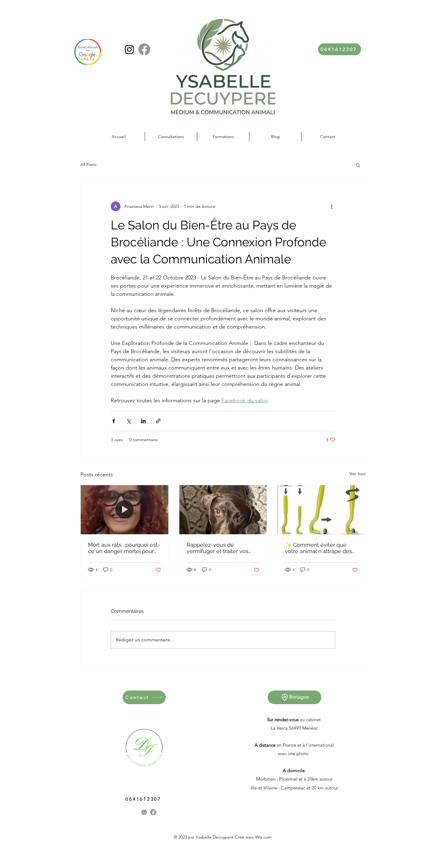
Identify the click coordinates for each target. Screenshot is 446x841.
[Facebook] (144, 49)
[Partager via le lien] (158, 421)
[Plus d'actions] (331, 206)
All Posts (88, 164)
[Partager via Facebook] (114, 421)
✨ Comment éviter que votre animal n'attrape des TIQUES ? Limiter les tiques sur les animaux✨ (319, 548)
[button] (358, 164)
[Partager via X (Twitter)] (128, 421)
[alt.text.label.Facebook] (153, 812)
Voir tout (358, 473)
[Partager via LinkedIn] (143, 421)
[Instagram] (129, 49)
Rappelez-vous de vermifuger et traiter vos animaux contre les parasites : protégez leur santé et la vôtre (217, 548)
